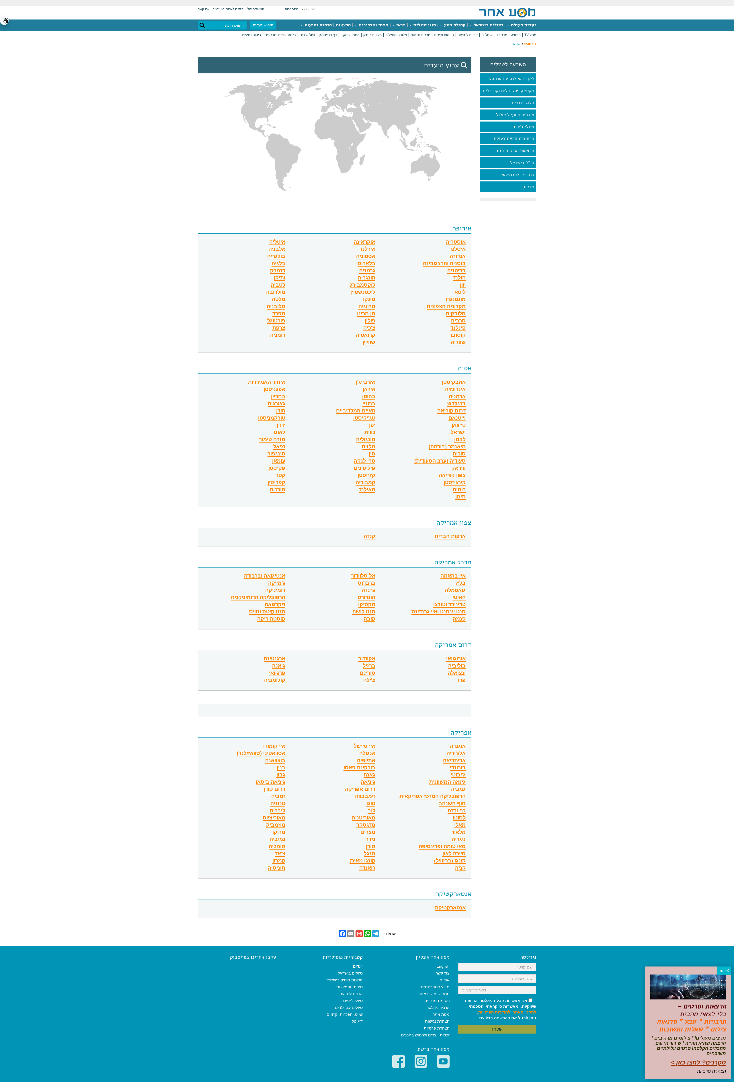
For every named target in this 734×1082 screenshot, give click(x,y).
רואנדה (367, 868)
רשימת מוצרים (437, 1000)
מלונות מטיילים (396, 35)
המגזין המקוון (350, 35)
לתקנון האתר (524, 1012)
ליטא (460, 292)
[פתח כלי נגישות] (4, 20)
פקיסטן (276, 468)
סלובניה (276, 306)
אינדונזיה (455, 389)
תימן (460, 497)
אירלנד (367, 249)
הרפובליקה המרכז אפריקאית (432, 796)
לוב (371, 810)
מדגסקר (365, 825)
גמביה (458, 789)
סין (372, 454)
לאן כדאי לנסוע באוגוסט (511, 78)
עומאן (278, 461)
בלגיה (278, 263)
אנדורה (458, 256)
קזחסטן (366, 475)
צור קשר (443, 973)
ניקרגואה (275, 604)
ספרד (278, 313)
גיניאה (368, 782)
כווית (369, 432)
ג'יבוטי (458, 775)
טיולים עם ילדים (349, 1007)
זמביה (278, 796)
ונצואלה (457, 673)
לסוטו (459, 818)
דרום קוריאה (451, 411)
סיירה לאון (454, 853)
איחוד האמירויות (266, 382)
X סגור (724, 971)
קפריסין (276, 482)
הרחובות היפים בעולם (514, 138)
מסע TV (530, 35)
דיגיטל (357, 1021)
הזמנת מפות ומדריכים (280, 35)
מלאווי (458, 832)
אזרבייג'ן (365, 382)
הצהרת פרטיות (437, 1028)
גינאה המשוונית (447, 782)
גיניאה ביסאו (270, 782)
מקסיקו (366, 604)
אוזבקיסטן (454, 382)
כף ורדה (457, 810)
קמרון (278, 861)
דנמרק (277, 270)
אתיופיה (366, 760)
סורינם (367, 673)
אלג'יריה (456, 753)
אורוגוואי (456, 659)
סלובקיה (456, 313)
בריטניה (456, 270)
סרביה (458, 321)
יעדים (358, 966)
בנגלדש (456, 403)
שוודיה (458, 342)
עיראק (458, 468)
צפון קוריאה (452, 475)
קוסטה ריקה (271, 619)
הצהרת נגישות (437, 1021)
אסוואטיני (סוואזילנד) (261, 753)
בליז (461, 583)
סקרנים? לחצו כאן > (698, 1062)
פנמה (459, 619)
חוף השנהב (452, 803)
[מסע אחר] (507, 12)
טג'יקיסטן (364, 418)
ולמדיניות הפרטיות (495, 1012)
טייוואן (459, 425)
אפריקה (460, 732)
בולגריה (276, 256)
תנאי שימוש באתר (434, 993)
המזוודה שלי (255, 9)
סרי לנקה (364, 461)
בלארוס (366, 263)
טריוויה (516, 35)
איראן (369, 389)
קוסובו (458, 335)
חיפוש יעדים (263, 25)
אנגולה (367, 753)
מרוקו (278, 832)
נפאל (279, 446)
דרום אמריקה (453, 644)
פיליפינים (364, 468)
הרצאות (343, 25)
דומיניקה (275, 590)
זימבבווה (365, 796)
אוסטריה (456, 242)
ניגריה (459, 839)
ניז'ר (370, 839)
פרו (462, 680)
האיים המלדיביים (355, 411)
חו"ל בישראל (522, 162)
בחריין (278, 396)
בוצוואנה (275, 760)
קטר (280, 475)
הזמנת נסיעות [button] (317, 25)
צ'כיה (369, 328)
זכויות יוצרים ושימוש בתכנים (425, 1035)
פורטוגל (276, 321)
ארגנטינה (274, 659)
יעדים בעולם (523, 25)
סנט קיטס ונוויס (267, 612)
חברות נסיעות (420, 35)
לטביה (278, 285)
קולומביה (274, 680)
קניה (460, 868)
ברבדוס (366, 583)
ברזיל (369, 666)
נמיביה (277, 839)
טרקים (528, 186)
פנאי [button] (400, 25)
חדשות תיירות (444, 35)
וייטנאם (457, 418)
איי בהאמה (453, 576)
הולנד (459, 278)
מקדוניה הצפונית (446, 306)
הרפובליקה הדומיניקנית (258, 597)
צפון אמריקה (453, 522)
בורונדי (458, 767)
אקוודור (366, 659)
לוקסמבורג (362, 285)
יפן (372, 425)
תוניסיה (276, 868)
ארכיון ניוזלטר (438, 1007)
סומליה (277, 846)
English (443, 966)
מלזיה (368, 446)
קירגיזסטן (455, 482)
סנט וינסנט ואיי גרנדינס (438, 612)
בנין (281, 767)
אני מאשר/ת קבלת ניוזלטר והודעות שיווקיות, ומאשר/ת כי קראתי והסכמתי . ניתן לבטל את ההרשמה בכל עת (500, 1009)
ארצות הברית (450, 536)
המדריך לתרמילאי (517, 174)
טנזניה (277, 803)
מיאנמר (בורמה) (447, 446)
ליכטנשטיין (362, 292)
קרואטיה (365, 335)
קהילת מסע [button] (454, 25)
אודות (445, 980)
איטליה (277, 242)
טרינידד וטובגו (449, 604)
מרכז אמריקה (452, 562)
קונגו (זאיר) (362, 861)
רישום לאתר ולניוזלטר (228, 9)
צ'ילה (369, 680)
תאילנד (367, 489)
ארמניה (457, 396)
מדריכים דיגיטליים (494, 35)
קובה (369, 619)
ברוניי (368, 403)
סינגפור (276, 454)
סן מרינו (366, 313)
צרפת (278, 328)
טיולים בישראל (488, 25)
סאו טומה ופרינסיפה (442, 846)
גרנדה (368, 590)
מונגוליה (365, 439)
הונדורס (366, 597)
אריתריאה (454, 760)
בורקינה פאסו (359, 767)
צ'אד (280, 853)
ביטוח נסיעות (251, 35)
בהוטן (368, 396)
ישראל (458, 432)
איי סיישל (364, 746)
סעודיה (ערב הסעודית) (440, 461)
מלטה (278, 299)
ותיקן (279, 278)
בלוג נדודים (523, 102)
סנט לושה (363, 612)
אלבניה (276, 249)
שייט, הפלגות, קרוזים (345, 1014)
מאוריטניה (363, 818)
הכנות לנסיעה (468, 35)
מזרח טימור (272, 439)
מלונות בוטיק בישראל (345, 980)
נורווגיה (366, 306)
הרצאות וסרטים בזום (514, 150)
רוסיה (459, 489)
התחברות (291, 9)
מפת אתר (441, 1014)
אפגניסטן (274, 389)
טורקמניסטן (271, 418)
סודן (370, 846)
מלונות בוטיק (372, 35)
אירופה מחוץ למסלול (515, 114)
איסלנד (457, 249)
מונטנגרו (456, 299)
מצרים (367, 832)
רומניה (277, 335)
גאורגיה (276, 403)
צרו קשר (204, 9)
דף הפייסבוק (328, 35)
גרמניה (367, 270)
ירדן (281, 425)
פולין (370, 321)
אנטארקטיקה (453, 893)
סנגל (369, 853)
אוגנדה (458, 746)
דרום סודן (274, 789)
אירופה (461, 228)
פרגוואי (277, 673)
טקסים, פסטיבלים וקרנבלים (508, 90)
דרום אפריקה (360, 789)
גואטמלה (455, 590)
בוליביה (457, 666)
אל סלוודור (363, 576)
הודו (280, 411)
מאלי (460, 825)
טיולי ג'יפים (307, 35)
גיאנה (278, 666)
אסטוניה (365, 256)
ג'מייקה (276, 583)
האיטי (459, 597)
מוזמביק (275, 825)
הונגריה (366, 278)
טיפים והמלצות (349, 987)
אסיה (464, 368)
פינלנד (458, 328)
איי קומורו (274, 746)
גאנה (369, 775)
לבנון (460, 439)
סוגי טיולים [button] (424, 25)
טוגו (370, 803)
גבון (280, 775)
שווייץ (368, 342)
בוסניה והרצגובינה (444, 263)
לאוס (279, 432)
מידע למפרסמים (435, 987)
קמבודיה (365, 482)
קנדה (369, 536)
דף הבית (530, 44)
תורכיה (277, 489)
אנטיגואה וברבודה (264, 576)
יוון (463, 285)
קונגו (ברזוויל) (450, 861)
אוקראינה (364, 242)
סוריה (459, 454)
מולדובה (275, 292)
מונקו (369, 299)
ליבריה (277, 810)
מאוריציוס (274, 818)
